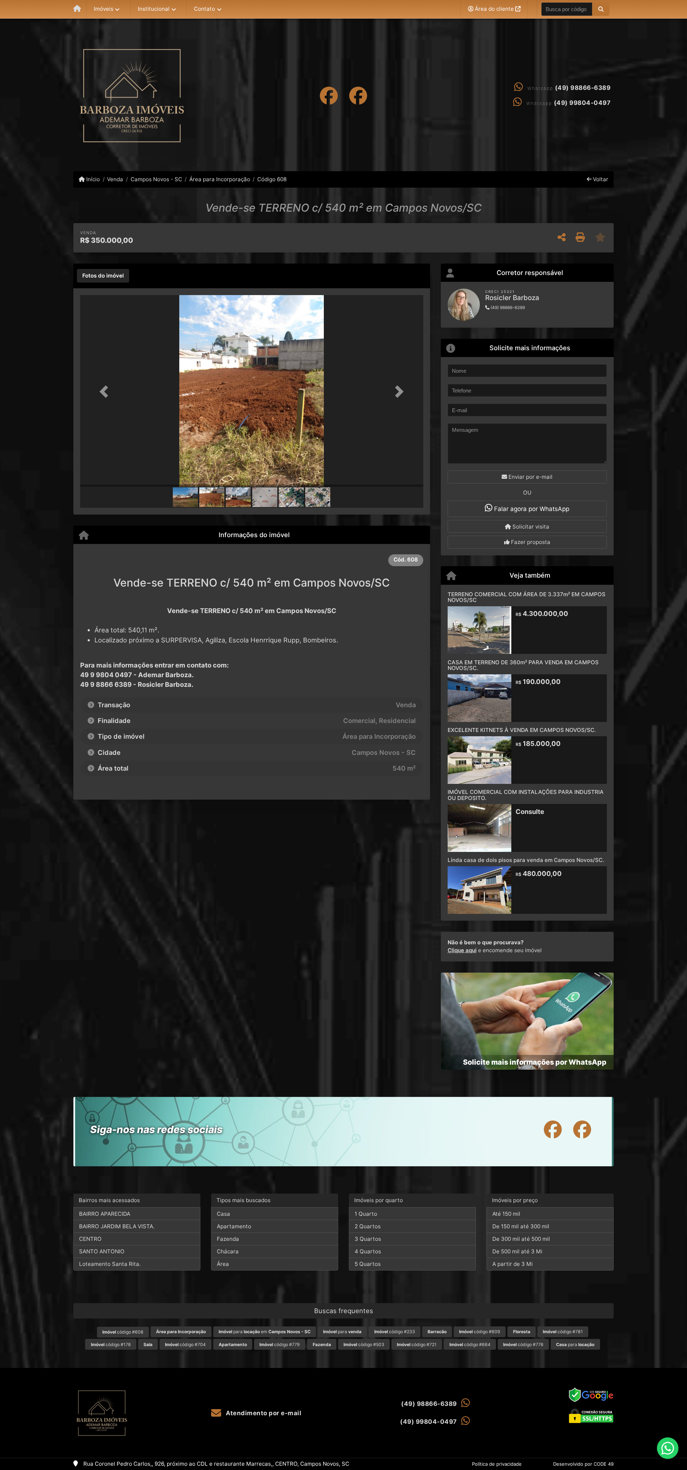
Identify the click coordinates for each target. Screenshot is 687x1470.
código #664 (470, 1344)
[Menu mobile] (77, 9)
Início (92, 179)
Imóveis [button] (103, 8)
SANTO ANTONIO (102, 1251)
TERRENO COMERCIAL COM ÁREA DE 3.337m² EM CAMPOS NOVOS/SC (526, 597)
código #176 (111, 1344)
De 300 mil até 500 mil (521, 1238)
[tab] (103, 276)
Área (223, 1264)
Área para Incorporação (219, 179)
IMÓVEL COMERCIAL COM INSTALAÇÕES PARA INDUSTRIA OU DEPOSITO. (526, 795)
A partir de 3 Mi (512, 1264)
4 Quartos (368, 1251)
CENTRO (90, 1238)
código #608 (122, 1332)
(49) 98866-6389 (583, 87)
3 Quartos (368, 1238)
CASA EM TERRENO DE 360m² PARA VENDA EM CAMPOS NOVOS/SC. (523, 665)
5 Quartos (368, 1264)
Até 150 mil (506, 1213)
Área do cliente (494, 8)
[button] (600, 9)
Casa (223, 1213)
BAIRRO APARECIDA (104, 1213)
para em (265, 1331)
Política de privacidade (497, 1464)
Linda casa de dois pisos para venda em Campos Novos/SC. (526, 860)
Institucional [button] (154, 8)
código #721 (417, 1344)
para (342, 1331)
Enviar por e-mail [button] (529, 476)
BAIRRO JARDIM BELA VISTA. (117, 1226)
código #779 (279, 1344)
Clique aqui (462, 950)
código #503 (364, 1344)
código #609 (479, 1331)
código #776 (523, 1344)
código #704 (185, 1344)
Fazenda (228, 1238)
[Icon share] (329, 95)
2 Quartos (368, 1226)
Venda (115, 179)
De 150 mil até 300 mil (520, 1226)
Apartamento (234, 1226)
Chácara (228, 1251)
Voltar (599, 179)
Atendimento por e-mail (262, 1413)
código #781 (563, 1331)
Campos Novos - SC (156, 179)
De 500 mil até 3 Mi (517, 1251)
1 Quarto (366, 1213)
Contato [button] (204, 8)
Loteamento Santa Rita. (110, 1264)
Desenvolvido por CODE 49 (583, 1464)
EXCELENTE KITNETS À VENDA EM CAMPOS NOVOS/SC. (522, 730)
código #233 (394, 1331)
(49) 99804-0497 (582, 102)
